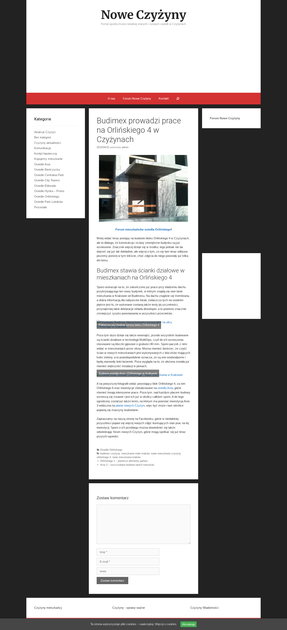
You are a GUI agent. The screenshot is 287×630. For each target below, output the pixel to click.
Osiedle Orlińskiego (111, 449)
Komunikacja (42, 148)
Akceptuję (188, 624)
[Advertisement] (143, 63)
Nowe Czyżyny (143, 14)
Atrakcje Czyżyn (44, 132)
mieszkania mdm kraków (135, 453)
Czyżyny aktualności (47, 142)
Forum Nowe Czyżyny (137, 98)
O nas (111, 98)
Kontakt (164, 98)
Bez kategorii (42, 137)
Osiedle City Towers (47, 180)
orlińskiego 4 (104, 457)
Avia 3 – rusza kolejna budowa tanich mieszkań (127, 464)
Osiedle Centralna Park (49, 175)
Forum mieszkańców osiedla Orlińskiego (143, 229)
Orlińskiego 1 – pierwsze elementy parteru (124, 460)
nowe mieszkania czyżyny (166, 453)
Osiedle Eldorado (45, 185)
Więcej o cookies (165, 624)
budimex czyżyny (110, 453)
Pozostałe (40, 207)
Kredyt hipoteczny (45, 153)
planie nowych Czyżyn (130, 405)
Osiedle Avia (42, 164)
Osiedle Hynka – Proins (49, 191)
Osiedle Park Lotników (48, 201)
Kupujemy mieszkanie (48, 158)
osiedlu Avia (165, 388)
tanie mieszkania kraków (126, 457)
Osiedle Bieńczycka (47, 169)
